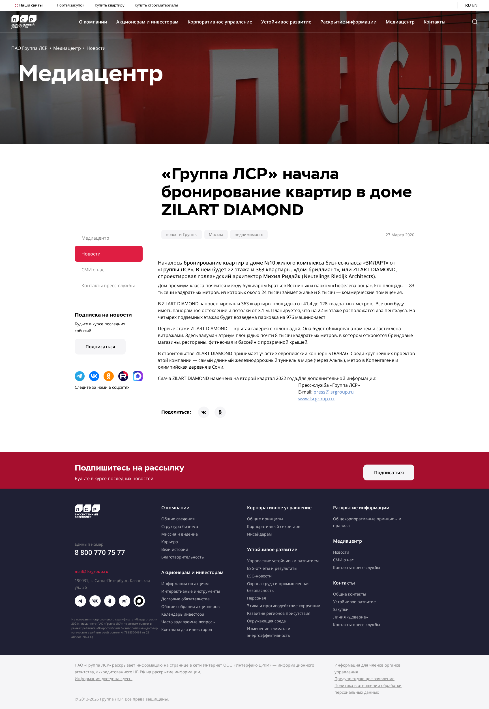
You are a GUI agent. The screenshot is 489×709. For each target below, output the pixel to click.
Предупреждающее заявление (364, 678)
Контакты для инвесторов (186, 629)
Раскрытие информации (348, 22)
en (475, 5)
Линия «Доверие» (350, 617)
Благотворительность (182, 557)
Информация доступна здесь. (103, 678)
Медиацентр (400, 22)
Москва (216, 234)
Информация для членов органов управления (367, 668)
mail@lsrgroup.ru (91, 571)
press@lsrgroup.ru (334, 392)
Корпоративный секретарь (273, 526)
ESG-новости (259, 576)
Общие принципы (265, 518)
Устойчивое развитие (286, 22)
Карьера (169, 541)
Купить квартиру (109, 5)
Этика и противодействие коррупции (283, 605)
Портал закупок (70, 5)
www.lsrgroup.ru (316, 399)
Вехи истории (174, 549)
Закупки (341, 609)
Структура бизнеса (179, 526)
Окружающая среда (266, 621)
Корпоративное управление (220, 22)
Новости (96, 48)
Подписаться (100, 346)
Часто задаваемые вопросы (188, 621)
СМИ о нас (93, 270)
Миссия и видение (179, 534)
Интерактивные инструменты (190, 591)
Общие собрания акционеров (190, 606)
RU (468, 5)
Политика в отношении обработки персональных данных (368, 689)
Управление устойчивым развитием (283, 560)
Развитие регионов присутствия (278, 613)
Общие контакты (349, 594)
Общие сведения (178, 518)
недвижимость (249, 234)
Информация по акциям (185, 583)
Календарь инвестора (182, 614)
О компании (93, 22)
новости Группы (182, 234)
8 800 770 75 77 (100, 552)
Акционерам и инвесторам (147, 22)
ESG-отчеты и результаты (272, 568)
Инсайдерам (259, 534)
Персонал (256, 598)
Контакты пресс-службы (108, 285)
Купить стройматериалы (156, 5)
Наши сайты (30, 5)
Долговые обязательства (185, 598)
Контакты (434, 22)
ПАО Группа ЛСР (29, 48)
